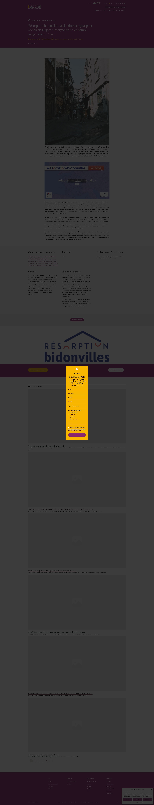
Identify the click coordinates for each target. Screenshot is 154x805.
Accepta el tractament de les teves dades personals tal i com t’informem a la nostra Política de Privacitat (76, 429)
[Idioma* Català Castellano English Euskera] (77, 423)
